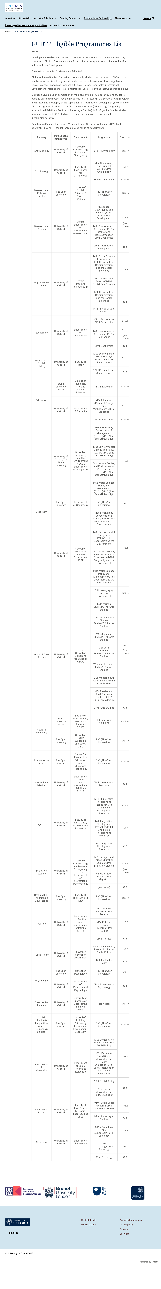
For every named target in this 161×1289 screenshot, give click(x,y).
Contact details (88, 1220)
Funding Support (68, 18)
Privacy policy (126, 1224)
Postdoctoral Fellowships (98, 18)
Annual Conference (60, 25)
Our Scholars (46, 18)
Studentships (25, 18)
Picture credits (88, 1224)
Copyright (124, 1234)
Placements (121, 18)
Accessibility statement (131, 1220)
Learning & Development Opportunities (26, 25)
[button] (149, 18)
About (8, 18)
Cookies (124, 1229)
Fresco (155, 1261)
